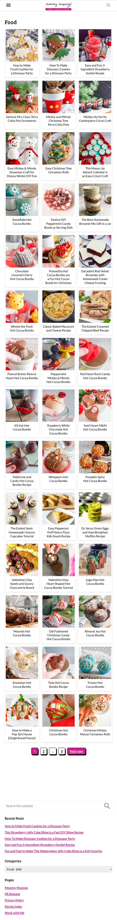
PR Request (12, 894)
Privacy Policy (14, 900)
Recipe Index (13, 906)
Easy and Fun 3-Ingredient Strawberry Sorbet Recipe (40, 844)
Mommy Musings (16, 887)
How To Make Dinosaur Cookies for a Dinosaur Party (40, 838)
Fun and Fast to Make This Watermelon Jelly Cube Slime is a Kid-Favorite (53, 851)
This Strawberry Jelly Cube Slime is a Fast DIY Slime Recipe (44, 832)
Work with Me (14, 912)
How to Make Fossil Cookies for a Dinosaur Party (37, 826)
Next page (76, 751)
